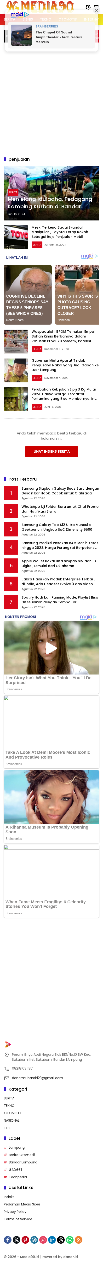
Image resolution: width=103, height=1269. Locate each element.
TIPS (7, 1127)
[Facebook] (7, 1240)
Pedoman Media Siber (22, 1204)
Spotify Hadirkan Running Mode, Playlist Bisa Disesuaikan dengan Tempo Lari (60, 600)
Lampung (17, 1147)
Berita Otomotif (22, 1154)
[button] (88, 7)
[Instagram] (43, 1240)
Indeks (9, 1196)
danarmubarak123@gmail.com (37, 1078)
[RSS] (78, 1240)
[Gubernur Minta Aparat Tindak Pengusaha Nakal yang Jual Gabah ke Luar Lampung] (16, 370)
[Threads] (61, 1240)
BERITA (13, 192)
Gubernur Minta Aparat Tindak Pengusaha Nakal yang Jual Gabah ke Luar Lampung (65, 365)
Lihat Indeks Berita (52, 451)
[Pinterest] (25, 1240)
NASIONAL (11, 1120)
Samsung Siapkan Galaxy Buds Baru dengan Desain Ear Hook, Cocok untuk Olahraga (60, 491)
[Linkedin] (52, 1240)
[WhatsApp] (70, 1240)
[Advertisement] (51, 98)
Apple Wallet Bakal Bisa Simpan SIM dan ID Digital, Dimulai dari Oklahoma (59, 563)
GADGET (16, 1169)
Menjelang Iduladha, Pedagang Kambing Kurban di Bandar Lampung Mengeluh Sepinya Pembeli (50, 203)
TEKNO (9, 1105)
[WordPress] (34, 1240)
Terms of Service (18, 1219)
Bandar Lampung (23, 1162)
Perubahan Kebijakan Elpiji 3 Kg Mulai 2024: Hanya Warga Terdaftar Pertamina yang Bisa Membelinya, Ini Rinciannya (64, 396)
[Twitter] (16, 1240)
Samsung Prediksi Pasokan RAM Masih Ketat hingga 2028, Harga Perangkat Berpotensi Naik (60, 545)
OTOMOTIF (13, 1113)
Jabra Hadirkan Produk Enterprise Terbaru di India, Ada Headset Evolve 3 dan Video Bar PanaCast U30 (59, 581)
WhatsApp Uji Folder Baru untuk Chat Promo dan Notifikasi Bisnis (60, 509)
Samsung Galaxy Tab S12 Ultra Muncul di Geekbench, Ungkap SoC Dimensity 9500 (57, 527)
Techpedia (18, 1177)
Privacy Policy (15, 1211)
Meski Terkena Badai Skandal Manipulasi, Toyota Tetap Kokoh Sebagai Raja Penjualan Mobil (60, 232)
